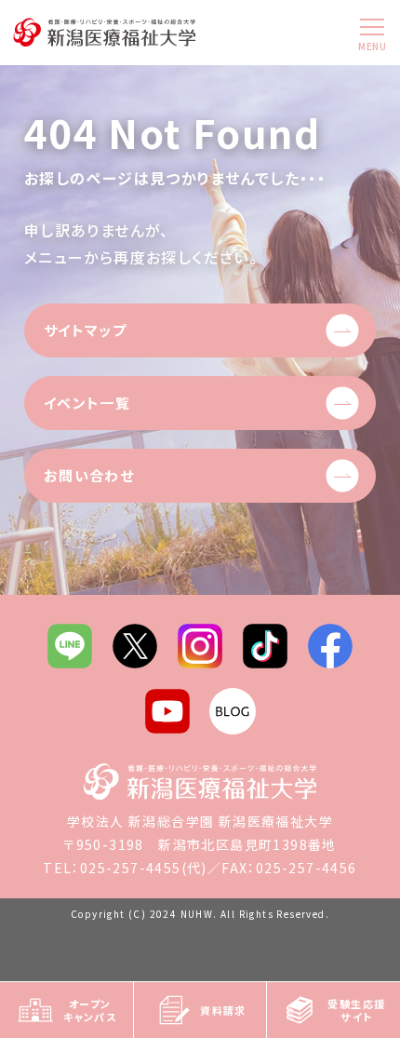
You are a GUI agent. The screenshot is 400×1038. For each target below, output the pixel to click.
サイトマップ (85, 330)
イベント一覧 (87, 402)
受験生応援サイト (356, 1010)
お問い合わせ (89, 475)
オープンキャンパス (89, 1010)
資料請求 (223, 1010)
